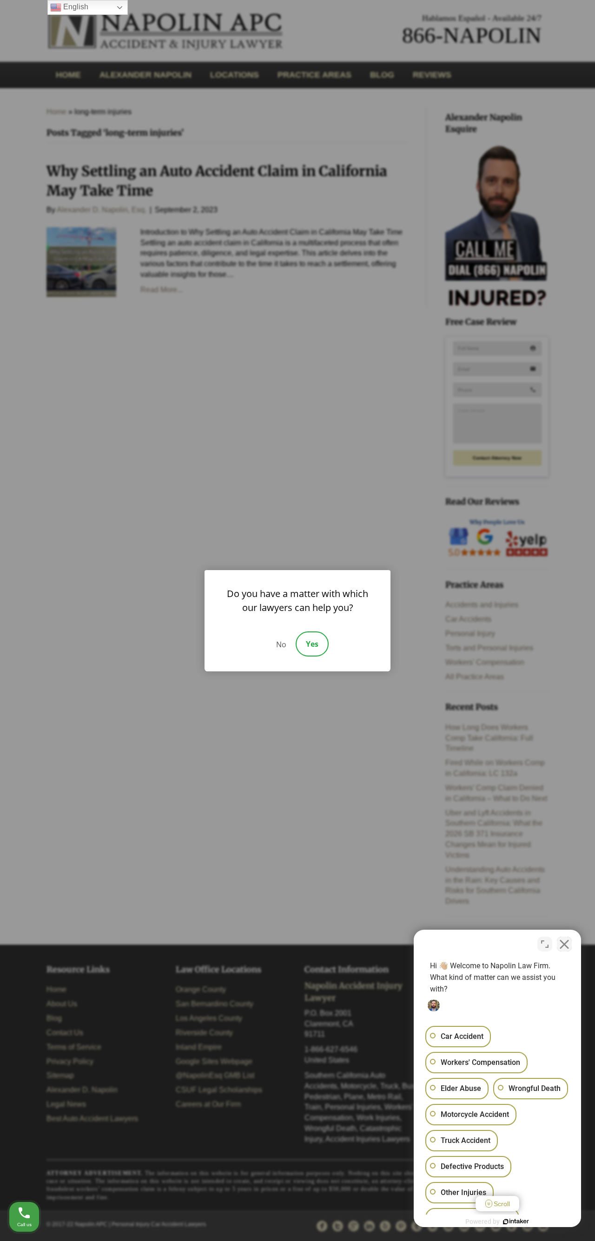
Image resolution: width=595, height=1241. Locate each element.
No (281, 644)
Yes (312, 644)
